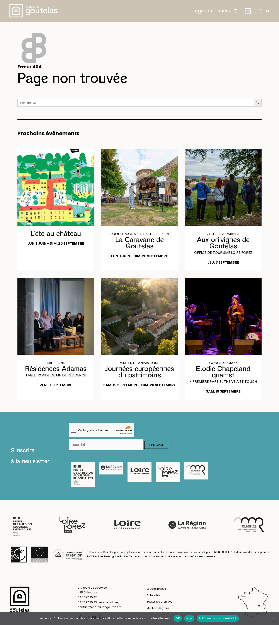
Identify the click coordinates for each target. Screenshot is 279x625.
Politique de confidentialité (218, 618)
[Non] (273, 618)
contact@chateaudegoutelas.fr (99, 607)
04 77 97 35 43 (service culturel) (98, 602)
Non (189, 618)
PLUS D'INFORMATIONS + (200, 556)
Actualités (153, 595)
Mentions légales (158, 608)
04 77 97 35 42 (87, 597)
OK (178, 618)
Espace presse (156, 589)
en (268, 10)
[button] (204, 11)
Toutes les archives (159, 601)
